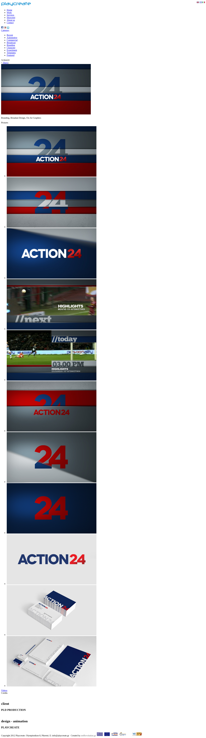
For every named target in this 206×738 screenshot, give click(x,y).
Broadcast (11, 42)
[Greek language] (201, 2)
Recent (10, 35)
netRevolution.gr (88, 735)
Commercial (12, 40)
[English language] (198, 2)
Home (9, 10)
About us (11, 20)
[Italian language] (203, 2)
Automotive (12, 37)
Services (10, 15)
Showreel (11, 17)
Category (5, 30)
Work (9, 12)
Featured (10, 55)
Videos (4, 690)
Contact (10, 22)
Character (11, 48)
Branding (11, 45)
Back (5, 62)
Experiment (12, 50)
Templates (11, 53)
